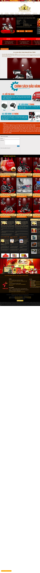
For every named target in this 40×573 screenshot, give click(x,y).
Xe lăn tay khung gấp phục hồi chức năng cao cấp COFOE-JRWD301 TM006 (23, 195)
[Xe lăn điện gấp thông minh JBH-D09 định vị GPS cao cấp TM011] (24, 213)
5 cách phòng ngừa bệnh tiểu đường (16, 240)
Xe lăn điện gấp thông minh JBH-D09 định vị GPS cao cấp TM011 (24, 215)
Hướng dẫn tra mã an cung (35, 14)
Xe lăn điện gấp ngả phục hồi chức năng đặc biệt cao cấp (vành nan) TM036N (8, 215)
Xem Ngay (13, 176)
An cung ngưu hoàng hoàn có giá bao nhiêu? (22, 228)
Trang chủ (2, 14)
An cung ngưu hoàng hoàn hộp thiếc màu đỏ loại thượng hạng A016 (7, 175)
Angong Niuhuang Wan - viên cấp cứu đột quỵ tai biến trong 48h (5, 247)
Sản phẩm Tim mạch (12, 14)
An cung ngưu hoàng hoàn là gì (28, 14)
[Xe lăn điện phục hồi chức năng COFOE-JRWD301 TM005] (8, 193)
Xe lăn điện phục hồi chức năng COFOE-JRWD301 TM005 (7, 195)
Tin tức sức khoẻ (4, 219)
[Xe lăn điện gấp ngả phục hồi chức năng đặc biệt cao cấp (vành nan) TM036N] (8, 213)
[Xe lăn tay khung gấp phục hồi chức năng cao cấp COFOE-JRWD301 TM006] (24, 193)
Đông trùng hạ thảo (17, 14)
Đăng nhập (38, 2)
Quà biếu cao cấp (22, 14)
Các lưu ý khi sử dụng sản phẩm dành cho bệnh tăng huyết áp (26, 241)
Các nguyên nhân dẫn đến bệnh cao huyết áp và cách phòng (23, 250)
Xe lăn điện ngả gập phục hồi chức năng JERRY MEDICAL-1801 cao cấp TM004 (24, 175)
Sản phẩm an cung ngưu (6, 14)
